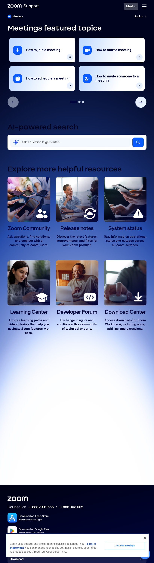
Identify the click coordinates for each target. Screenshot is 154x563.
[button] (77, 16)
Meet (129, 6)
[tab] (73, 102)
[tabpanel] (42, 64)
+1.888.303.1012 (71, 507)
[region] (77, 545)
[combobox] (70, 142)
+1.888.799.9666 (41, 507)
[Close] (145, 538)
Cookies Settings (125, 545)
